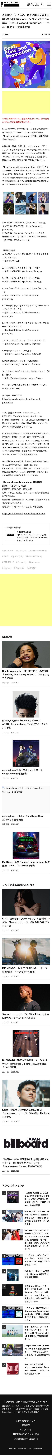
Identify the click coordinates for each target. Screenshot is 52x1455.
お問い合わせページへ (26, 1420)
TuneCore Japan (12, 1402)
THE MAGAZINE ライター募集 (26, 1434)
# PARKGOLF (8, 562)
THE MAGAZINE (30, 1402)
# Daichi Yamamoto (38, 550)
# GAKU (5, 556)
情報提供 (26, 1425)
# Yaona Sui (19, 568)
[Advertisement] (26, 102)
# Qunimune (34, 562)
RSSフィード (26, 1429)
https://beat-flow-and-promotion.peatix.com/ (23, 513)
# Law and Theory (34, 556)
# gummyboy (17, 556)
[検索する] (43, 4)
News (42, 1402)
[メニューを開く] (49, 4)
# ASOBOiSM (7, 550)
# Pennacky (21, 562)
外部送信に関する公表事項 (26, 1439)
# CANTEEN (21, 550)
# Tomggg (7, 568)
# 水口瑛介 (31, 568)
